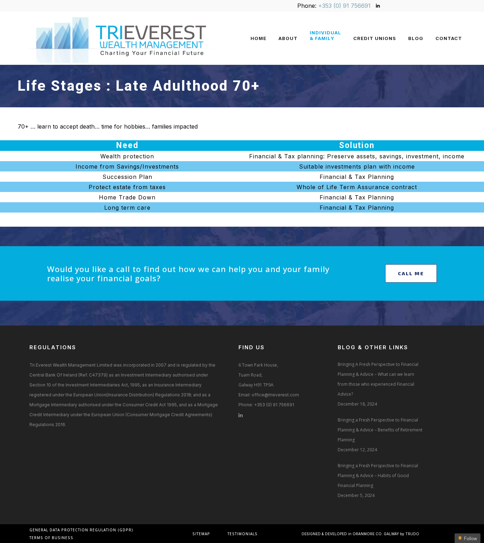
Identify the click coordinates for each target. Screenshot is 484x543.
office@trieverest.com (275, 394)
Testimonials (242, 533)
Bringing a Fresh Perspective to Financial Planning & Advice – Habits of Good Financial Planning (378, 475)
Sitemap (201, 533)
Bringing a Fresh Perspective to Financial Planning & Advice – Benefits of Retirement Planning (380, 430)
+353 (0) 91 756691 (344, 5)
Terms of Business (51, 537)
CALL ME (411, 273)
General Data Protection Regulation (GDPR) (81, 529)
